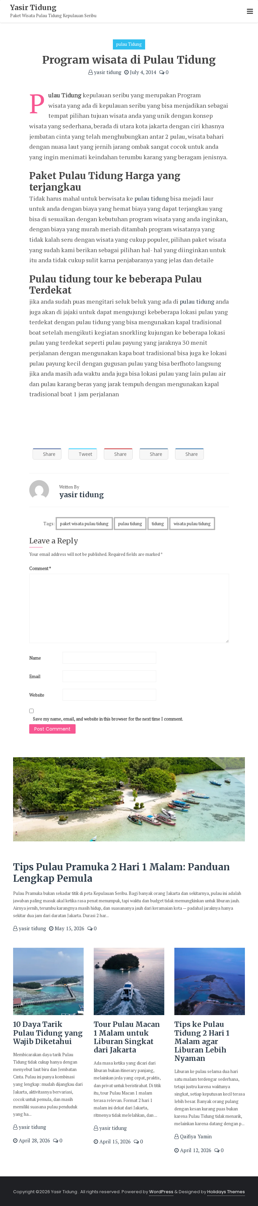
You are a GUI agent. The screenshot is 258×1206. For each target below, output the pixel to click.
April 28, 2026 (33, 1140)
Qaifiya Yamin (195, 1136)
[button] (250, 11)
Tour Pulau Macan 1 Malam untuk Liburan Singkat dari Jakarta (127, 1037)
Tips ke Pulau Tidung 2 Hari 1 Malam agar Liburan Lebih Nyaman (201, 1041)
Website (36, 695)
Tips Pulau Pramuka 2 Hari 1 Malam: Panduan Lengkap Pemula (121, 872)
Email (34, 676)
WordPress (161, 1191)
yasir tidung (107, 72)
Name (35, 658)
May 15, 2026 (68, 928)
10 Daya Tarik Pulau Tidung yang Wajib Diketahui (48, 1033)
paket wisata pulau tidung (84, 524)
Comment (40, 568)
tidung (158, 524)
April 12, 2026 (195, 1150)
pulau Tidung (129, 44)
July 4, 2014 (142, 72)
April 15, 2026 (114, 1141)
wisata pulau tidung (192, 524)
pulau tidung (151, 198)
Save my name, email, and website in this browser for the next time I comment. (108, 719)
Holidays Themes (226, 1191)
